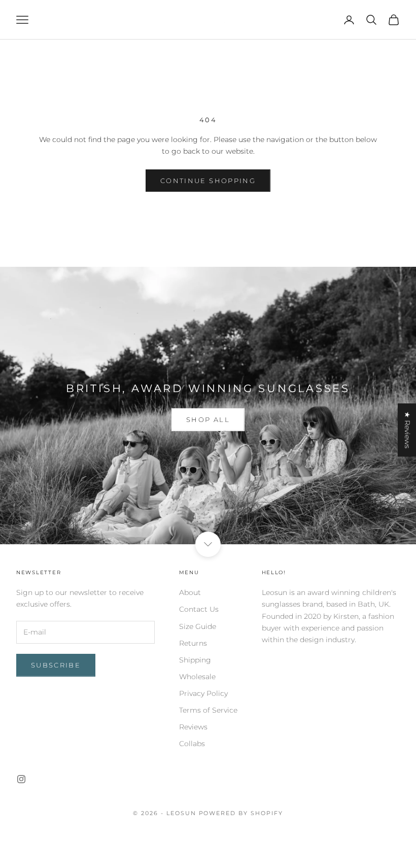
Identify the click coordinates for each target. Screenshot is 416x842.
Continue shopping (208, 181)
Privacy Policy (203, 693)
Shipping (195, 659)
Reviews (193, 726)
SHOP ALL (208, 419)
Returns (193, 643)
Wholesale (197, 676)
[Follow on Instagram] (21, 779)
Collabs (192, 743)
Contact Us (199, 609)
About (190, 592)
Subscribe (56, 665)
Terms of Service (208, 710)
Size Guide (197, 626)
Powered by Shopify (241, 813)
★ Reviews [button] (407, 429)
